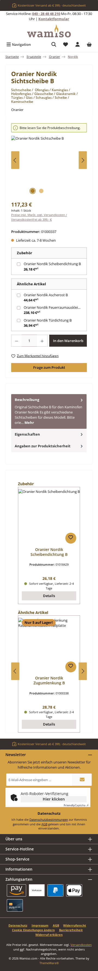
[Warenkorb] (89, 44)
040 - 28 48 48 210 (46, 13)
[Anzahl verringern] (16, 341)
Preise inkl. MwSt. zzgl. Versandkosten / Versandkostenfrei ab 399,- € (39, 217)
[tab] (49, 411)
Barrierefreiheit (71, 930)
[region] (49, 160)
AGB (44, 824)
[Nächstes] (83, 160)
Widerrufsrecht (74, 925)
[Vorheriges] (15, 160)
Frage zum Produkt (49, 367)
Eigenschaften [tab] (27, 434)
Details (49, 595)
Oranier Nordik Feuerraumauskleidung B (56, 307)
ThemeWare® (49, 963)
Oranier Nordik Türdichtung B (48, 320)
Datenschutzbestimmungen (48, 819)
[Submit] (82, 780)
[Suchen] (54, 44)
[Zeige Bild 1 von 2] (32, 191)
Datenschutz (17, 925)
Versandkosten (81, 945)
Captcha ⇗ (76, 805)
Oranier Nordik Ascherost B (46, 294)
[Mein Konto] (78, 44)
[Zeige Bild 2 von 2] (41, 191)
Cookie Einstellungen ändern (33, 930)
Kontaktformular (53, 18)
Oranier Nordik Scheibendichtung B (52, 263)
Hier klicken (54, 799)
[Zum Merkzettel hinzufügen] (70, 538)
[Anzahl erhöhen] (42, 341)
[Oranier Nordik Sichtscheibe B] (49, 166)
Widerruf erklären (49, 935)
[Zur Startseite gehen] (49, 31)
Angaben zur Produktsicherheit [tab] (43, 445)
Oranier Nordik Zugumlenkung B (49, 680)
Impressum (40, 925)
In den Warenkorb (68, 340)
